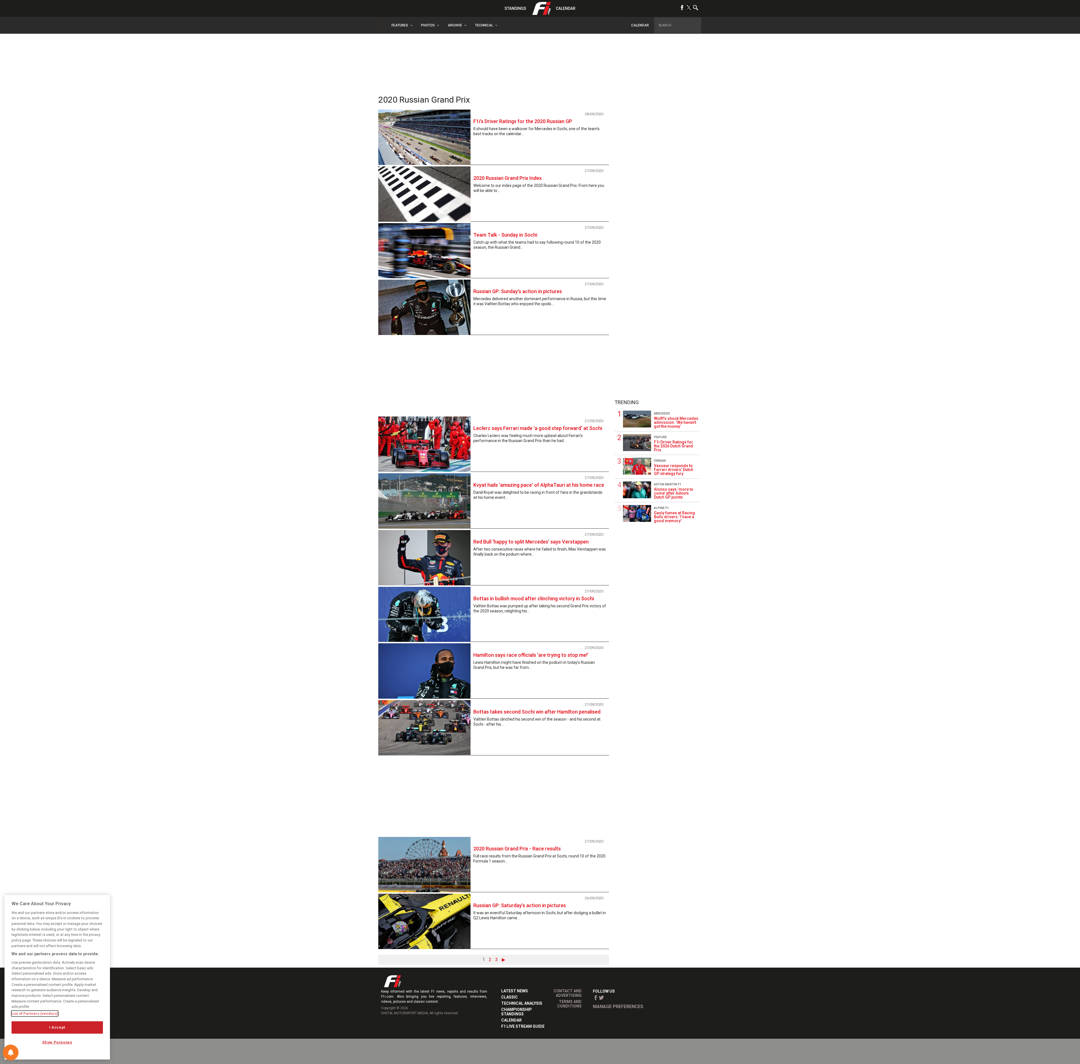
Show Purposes (57, 1042)
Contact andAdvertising (568, 993)
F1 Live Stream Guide (522, 1026)
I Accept (57, 1027)
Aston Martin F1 (667, 484)
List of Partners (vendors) (35, 1013)
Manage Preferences (618, 1006)
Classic (509, 997)
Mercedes (662, 413)
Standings (515, 8)
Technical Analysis (521, 1003)
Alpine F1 (661, 508)
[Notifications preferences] (11, 1052)
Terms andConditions (569, 1003)
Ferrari (660, 461)
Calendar (565, 8)
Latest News (514, 991)
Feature (660, 437)
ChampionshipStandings (516, 1011)
